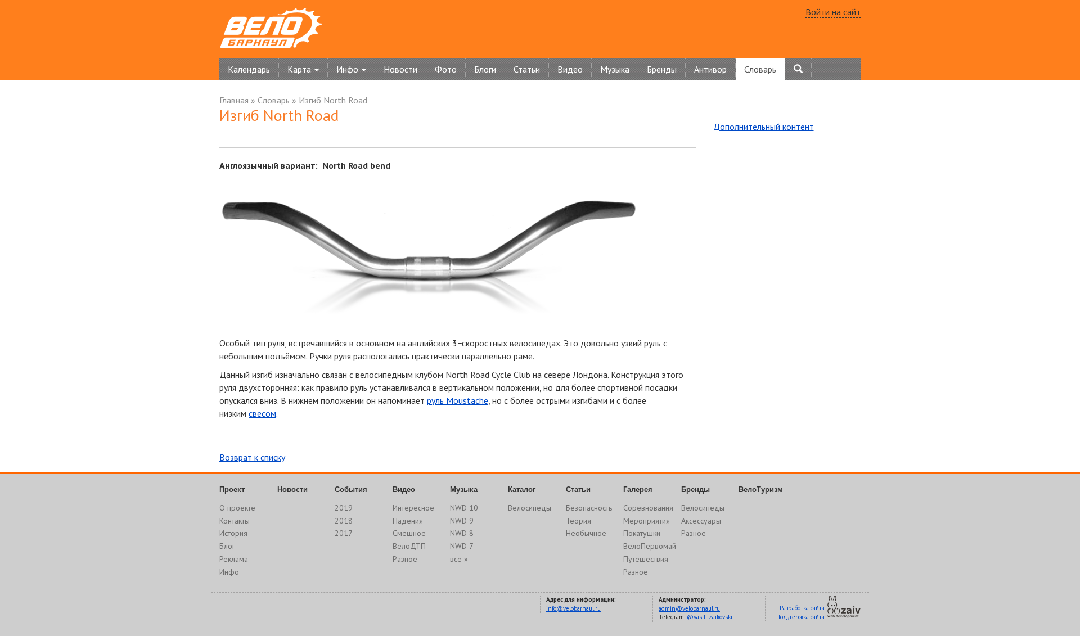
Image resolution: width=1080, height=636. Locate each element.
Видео (570, 69)
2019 (344, 508)
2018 (344, 521)
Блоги (485, 69)
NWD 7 (462, 546)
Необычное (586, 533)
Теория (578, 521)
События (351, 489)
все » (459, 559)
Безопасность (589, 508)
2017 (344, 533)
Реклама (233, 559)
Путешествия (645, 559)
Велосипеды (529, 508)
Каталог (522, 489)
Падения (408, 521)
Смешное (409, 533)
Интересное (413, 508)
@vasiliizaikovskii (710, 617)
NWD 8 (462, 533)
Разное (405, 559)
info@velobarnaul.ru (573, 608)
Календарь (249, 69)
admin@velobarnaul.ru (689, 608)
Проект (232, 489)
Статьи (527, 69)
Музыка (614, 69)
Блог (227, 546)
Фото (446, 69)
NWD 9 (462, 521)
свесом (262, 413)
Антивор (710, 69)
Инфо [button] (348, 69)
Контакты (234, 521)
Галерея (637, 489)
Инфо (229, 572)
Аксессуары (701, 521)
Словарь (760, 69)
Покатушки (641, 533)
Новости (400, 69)
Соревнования (648, 508)
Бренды (662, 69)
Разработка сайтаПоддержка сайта (800, 612)
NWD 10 (464, 508)
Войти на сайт (833, 11)
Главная (234, 100)
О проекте (237, 508)
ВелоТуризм (761, 489)
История (233, 533)
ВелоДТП (409, 546)
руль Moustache (457, 400)
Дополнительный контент (763, 126)
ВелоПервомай (649, 546)
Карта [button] (300, 69)
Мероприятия (646, 521)
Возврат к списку (252, 457)
